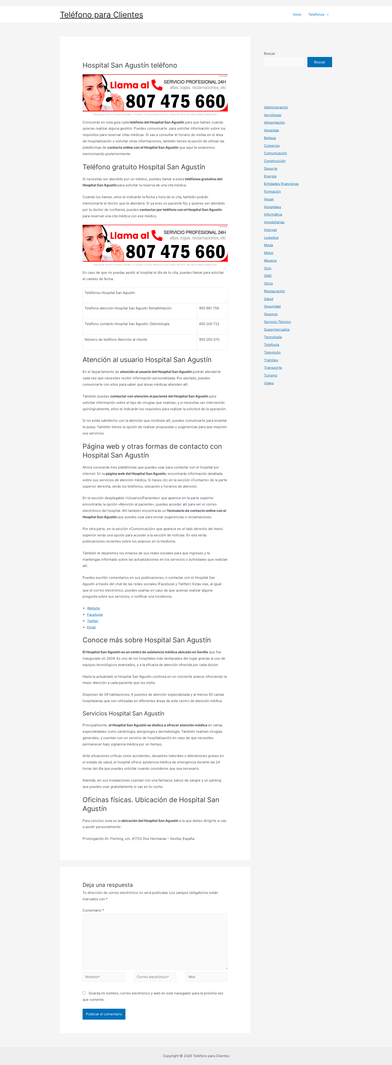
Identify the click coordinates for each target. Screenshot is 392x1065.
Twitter (92, 621)
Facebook (95, 614)
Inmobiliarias (274, 222)
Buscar (269, 53)
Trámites (271, 360)
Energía (270, 176)
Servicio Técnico (277, 322)
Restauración (274, 291)
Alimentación (274, 122)
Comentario (93, 910)
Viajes (269, 383)
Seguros (271, 314)
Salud (268, 299)
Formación (272, 191)
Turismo (270, 375)
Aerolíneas (272, 115)
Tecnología (273, 337)
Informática (273, 214)
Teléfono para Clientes (101, 14)
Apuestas (271, 130)
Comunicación (275, 153)
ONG (268, 276)
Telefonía (271, 345)
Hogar (269, 199)
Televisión (272, 352)
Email (91, 627)
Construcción (275, 161)
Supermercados (277, 329)
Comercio (272, 145)
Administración (276, 107)
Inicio (297, 14)
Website (93, 608)
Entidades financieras (281, 184)
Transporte (273, 367)
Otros (268, 283)
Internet (270, 230)
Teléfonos (316, 14)
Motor (269, 253)
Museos (270, 260)
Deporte (270, 168)
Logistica (271, 237)
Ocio (267, 268)
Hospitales (272, 207)
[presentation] (326, 14)
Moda (268, 245)
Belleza (270, 138)
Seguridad (272, 306)
